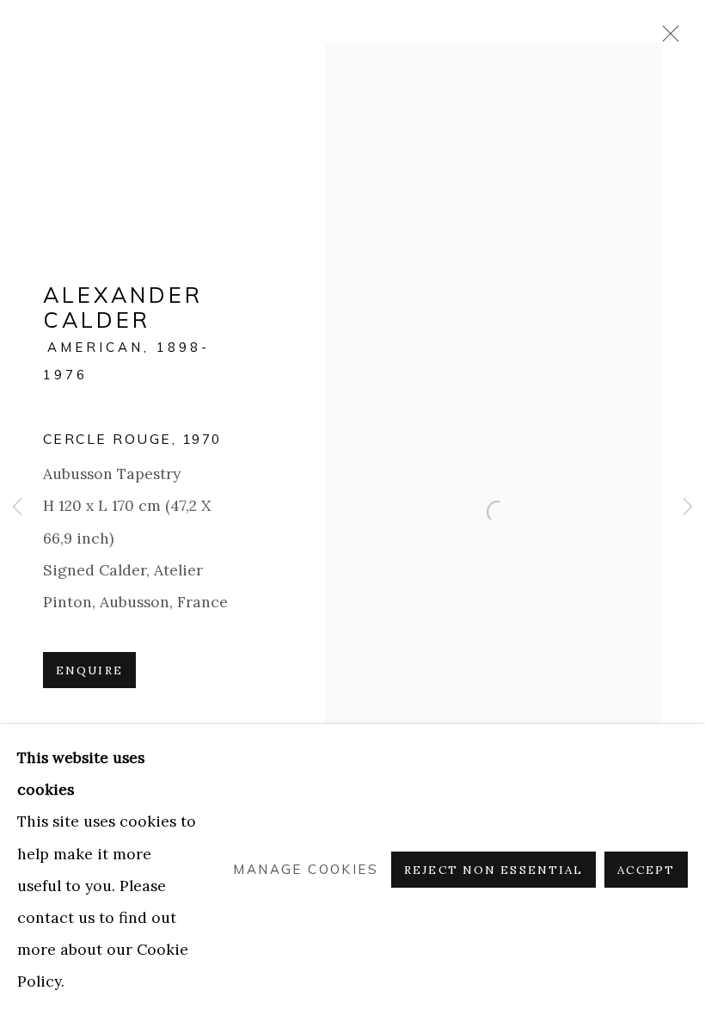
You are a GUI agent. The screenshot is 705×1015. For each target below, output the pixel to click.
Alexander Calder (123, 306)
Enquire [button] (89, 670)
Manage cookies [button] (305, 870)
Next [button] (688, 507)
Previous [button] (17, 507)
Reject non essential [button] (493, 870)
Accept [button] (646, 870)
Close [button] (666, 39)
